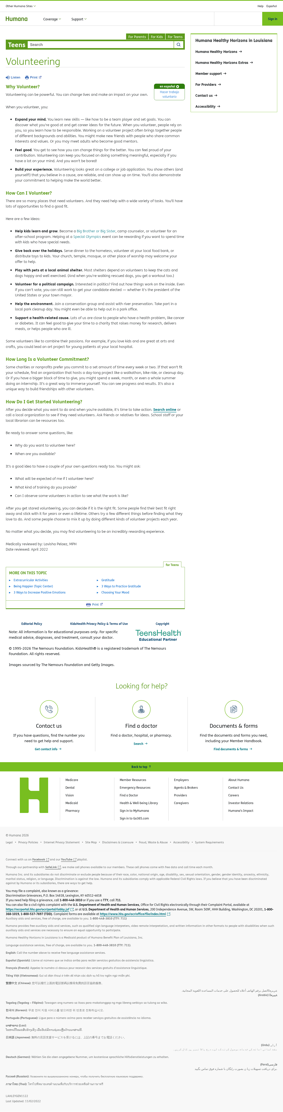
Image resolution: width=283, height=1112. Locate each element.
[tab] (172, 564)
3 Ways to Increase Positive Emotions (39, 592)
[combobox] (101, 44)
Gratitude (108, 580)
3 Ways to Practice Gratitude (121, 586)
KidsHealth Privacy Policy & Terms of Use (99, 623)
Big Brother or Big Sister (96, 230)
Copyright (162, 623)
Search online (164, 409)
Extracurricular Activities (31, 580)
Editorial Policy (31, 623)
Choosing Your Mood (115, 592)
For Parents (137, 36)
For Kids (157, 36)
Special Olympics (87, 236)
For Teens (175, 36)
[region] (234, 72)
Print (34, 77)
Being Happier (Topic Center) (33, 586)
